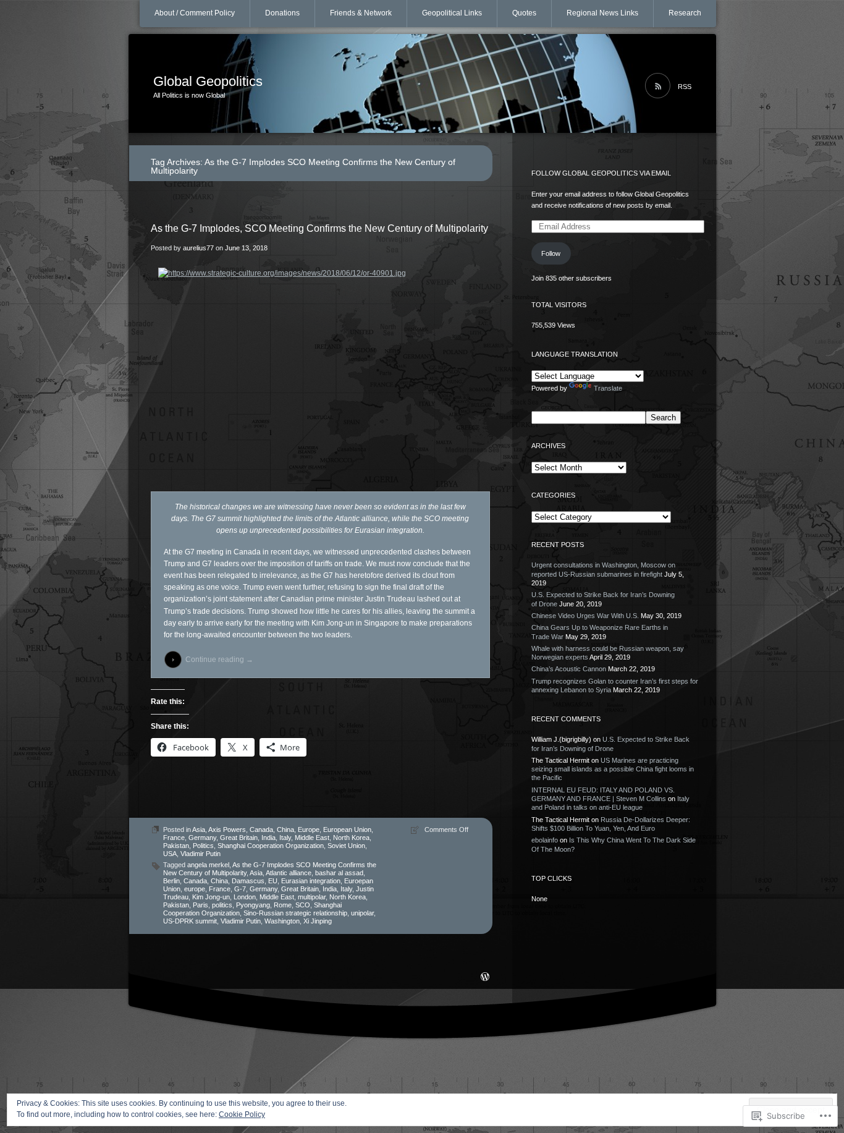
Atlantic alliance (288, 872)
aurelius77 (198, 248)
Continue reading (219, 659)
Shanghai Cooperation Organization (270, 845)
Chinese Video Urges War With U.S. (585, 615)
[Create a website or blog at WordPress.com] (485, 978)
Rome (283, 905)
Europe (308, 829)
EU (272, 881)
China (285, 829)
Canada (261, 829)
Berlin (171, 881)
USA (170, 853)
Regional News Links (602, 13)
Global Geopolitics (208, 81)
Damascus (248, 881)
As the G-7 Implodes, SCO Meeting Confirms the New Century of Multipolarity (319, 228)
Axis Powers (227, 829)
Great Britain (239, 837)
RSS (684, 86)
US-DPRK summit (190, 921)
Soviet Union (346, 845)
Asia (198, 829)
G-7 (240, 889)
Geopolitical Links (452, 13)
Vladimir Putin (200, 853)
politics (222, 905)
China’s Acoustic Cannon (568, 669)
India (268, 837)
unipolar (362, 913)
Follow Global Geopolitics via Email (601, 173)
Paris (200, 905)
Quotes (524, 13)
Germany (202, 837)
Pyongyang (253, 905)
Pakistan (176, 845)
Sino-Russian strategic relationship (295, 913)
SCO (302, 905)
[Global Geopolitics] (422, 84)
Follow (550, 253)
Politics (203, 845)
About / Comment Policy (194, 13)
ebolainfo (544, 840)
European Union (347, 829)
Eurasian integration (310, 881)
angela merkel (208, 864)
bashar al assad (339, 872)
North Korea (351, 837)
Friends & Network (361, 13)
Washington (282, 921)
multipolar (312, 897)
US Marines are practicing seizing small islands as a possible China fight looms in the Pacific (612, 769)
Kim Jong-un (211, 897)
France (174, 837)
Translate (608, 388)
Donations (282, 13)
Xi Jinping (317, 921)
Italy (285, 837)
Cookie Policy (242, 1114)
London (245, 897)
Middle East (312, 837)
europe (194, 889)
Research (685, 13)
